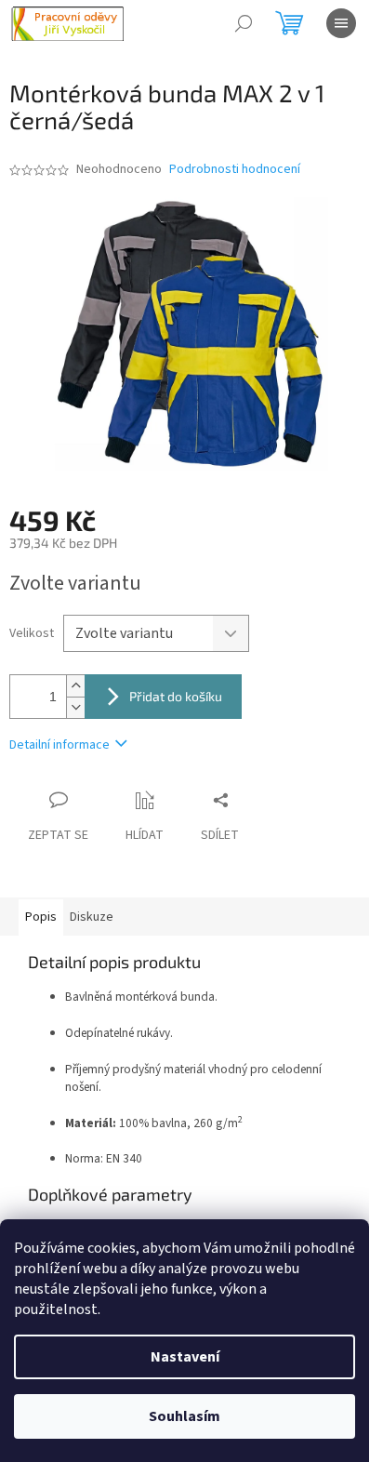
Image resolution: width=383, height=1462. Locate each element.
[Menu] (341, 23)
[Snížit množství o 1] (75, 707)
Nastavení (185, 1357)
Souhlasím (184, 1416)
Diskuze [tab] (91, 917)
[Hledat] (243, 23)
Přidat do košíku (175, 696)
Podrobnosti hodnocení (234, 170)
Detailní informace (59, 745)
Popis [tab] (41, 917)
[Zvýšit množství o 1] (75, 686)
